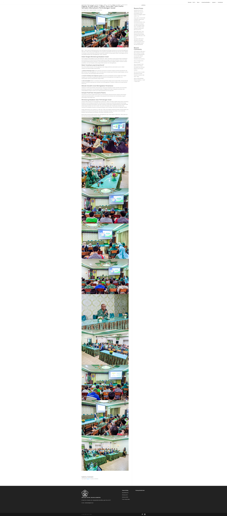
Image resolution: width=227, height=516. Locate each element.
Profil (194, 2)
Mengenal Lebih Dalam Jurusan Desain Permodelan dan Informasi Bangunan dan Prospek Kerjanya (139, 67)
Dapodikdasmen (125, 492)
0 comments (99, 10)
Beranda (189, 2)
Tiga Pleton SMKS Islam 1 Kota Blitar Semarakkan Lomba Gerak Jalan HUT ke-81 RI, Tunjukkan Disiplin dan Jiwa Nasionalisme (139, 41)
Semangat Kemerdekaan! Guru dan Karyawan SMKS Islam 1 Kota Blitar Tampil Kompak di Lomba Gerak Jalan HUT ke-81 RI (139, 26)
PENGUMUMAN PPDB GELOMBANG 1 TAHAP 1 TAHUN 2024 (139, 80)
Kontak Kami (220, 2)
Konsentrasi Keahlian (206, 2)
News (198, 2)
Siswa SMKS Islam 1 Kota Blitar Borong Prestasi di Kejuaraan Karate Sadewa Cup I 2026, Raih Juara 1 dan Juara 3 (139, 34)
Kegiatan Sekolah (92, 10)
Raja (135, 64)
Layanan (213, 2)
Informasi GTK (125, 494)
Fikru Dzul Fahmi (137, 72)
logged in (88, 478)
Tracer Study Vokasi (126, 499)
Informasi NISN (125, 497)
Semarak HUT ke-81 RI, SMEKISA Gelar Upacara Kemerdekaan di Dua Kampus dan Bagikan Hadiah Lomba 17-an (139, 13)
